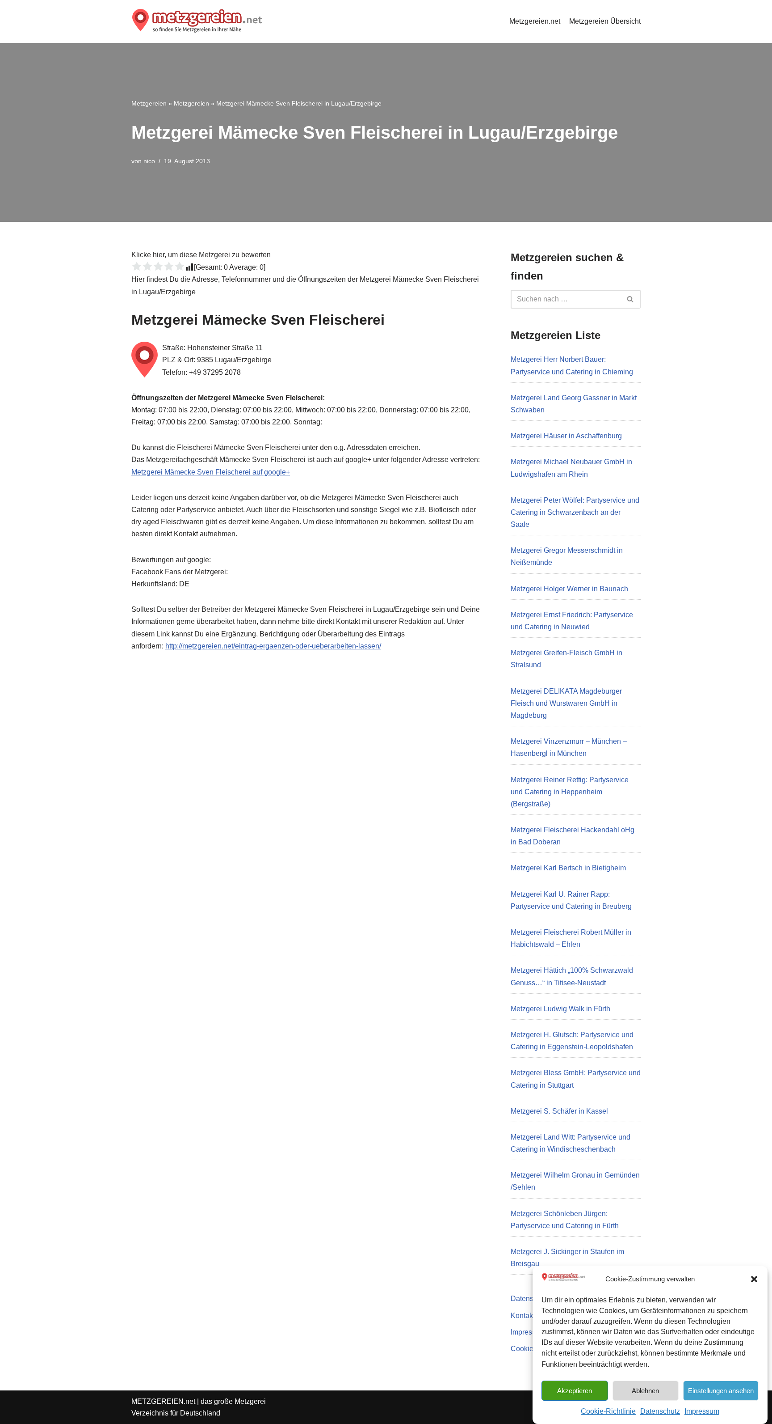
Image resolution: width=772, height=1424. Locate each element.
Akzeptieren (574, 1390)
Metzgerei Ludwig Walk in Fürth (560, 1009)
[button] (754, 1279)
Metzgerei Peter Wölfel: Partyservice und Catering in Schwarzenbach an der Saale (575, 512)
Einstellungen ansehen (721, 1390)
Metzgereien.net (534, 21)
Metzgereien (149, 103)
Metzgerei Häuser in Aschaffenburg (566, 436)
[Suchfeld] (631, 299)
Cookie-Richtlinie (608, 1411)
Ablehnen (645, 1390)
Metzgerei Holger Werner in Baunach (569, 589)
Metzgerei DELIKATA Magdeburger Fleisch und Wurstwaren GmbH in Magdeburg (566, 703)
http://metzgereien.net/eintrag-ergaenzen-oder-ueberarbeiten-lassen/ (273, 646)
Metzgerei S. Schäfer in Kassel (559, 1111)
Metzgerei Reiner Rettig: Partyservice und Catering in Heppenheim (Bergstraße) (570, 792)
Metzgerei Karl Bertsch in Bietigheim (568, 868)
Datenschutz (660, 1411)
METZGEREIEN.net (163, 1401)
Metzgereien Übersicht (605, 21)
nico (149, 161)
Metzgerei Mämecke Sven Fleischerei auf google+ (210, 472)
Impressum (701, 1411)
